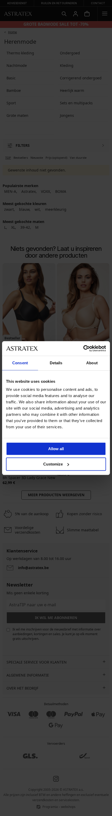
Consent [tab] (20, 363)
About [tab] (92, 363)
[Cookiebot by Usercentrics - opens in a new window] (83, 348)
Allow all (56, 449)
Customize (53, 464)
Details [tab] (56, 363)
